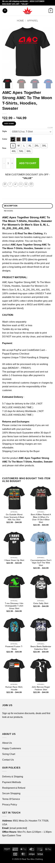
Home (20, 20)
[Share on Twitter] (15, 184)
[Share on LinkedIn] (31, 184)
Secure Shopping (11, 793)
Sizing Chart (8, 754)
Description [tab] (10, 206)
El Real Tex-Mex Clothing (31, 859)
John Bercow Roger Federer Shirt (41, 688)
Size (4, 148)
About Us (7, 743)
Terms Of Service (11, 799)
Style (4, 131)
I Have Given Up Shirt (14, 560)
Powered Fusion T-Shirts (14, 647)
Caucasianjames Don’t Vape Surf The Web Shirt (41, 562)
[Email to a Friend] (20, 184)
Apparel (32, 20)
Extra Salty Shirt (40, 603)
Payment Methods (11, 782)
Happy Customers (11, 748)
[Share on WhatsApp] (4, 184)
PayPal (17, 350)
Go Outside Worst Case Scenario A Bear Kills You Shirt (14, 517)
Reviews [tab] (8, 211)
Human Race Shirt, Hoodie (14, 688)
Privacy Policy (9, 804)
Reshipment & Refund (13, 788)
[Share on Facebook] (10, 184)
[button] (4, 10)
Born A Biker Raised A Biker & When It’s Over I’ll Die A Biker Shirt (41, 518)
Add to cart (27, 163)
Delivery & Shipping (12, 776)
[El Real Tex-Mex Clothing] (27, 11)
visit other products (24, 465)
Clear (50, 127)
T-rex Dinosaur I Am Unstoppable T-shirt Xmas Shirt (14, 606)
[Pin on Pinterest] (26, 184)
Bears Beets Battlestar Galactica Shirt (41, 647)
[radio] (13, 139)
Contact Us (8, 759)
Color (4, 139)
